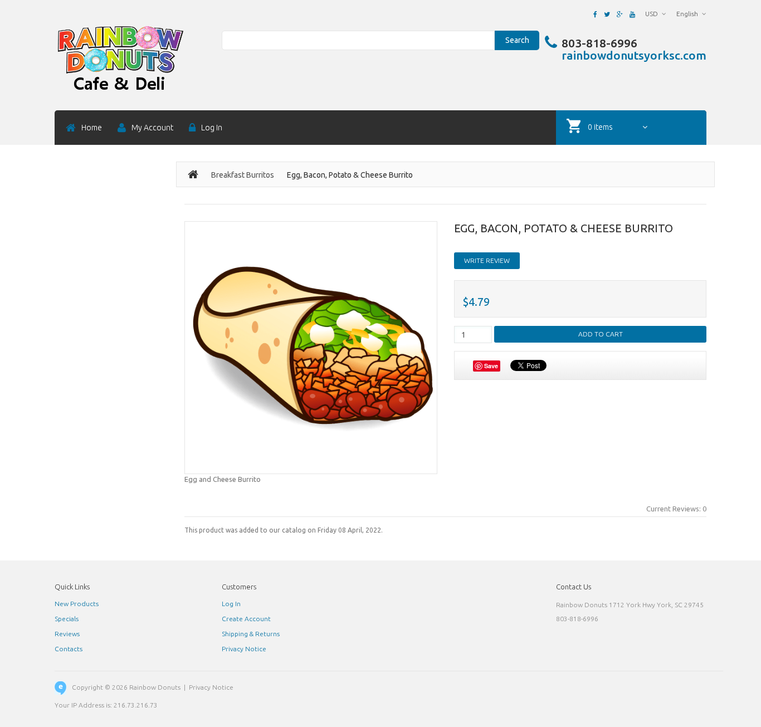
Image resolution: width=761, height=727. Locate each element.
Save (491, 366)
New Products (77, 603)
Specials (67, 618)
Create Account (246, 618)
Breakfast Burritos (242, 174)
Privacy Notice (244, 648)
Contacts (68, 648)
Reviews (67, 633)
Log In (231, 603)
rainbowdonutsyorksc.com (634, 55)
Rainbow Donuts (155, 687)
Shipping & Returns (251, 633)
